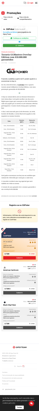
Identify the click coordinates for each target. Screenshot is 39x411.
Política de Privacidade (8, 381)
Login (31, 3)
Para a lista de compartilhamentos (26, 18)
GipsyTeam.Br (14, 353)
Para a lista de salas (8, 18)
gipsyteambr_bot (10, 389)
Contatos (4, 372)
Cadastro (21, 45)
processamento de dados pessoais (15, 400)
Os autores (5, 384)
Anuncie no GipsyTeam (9, 358)
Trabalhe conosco (7, 361)
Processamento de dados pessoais (12, 378)
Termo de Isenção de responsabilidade (13, 375)
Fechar (19, 407)
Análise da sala (19, 29)
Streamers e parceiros (9, 356)
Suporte (19, 366)
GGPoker (21, 85)
